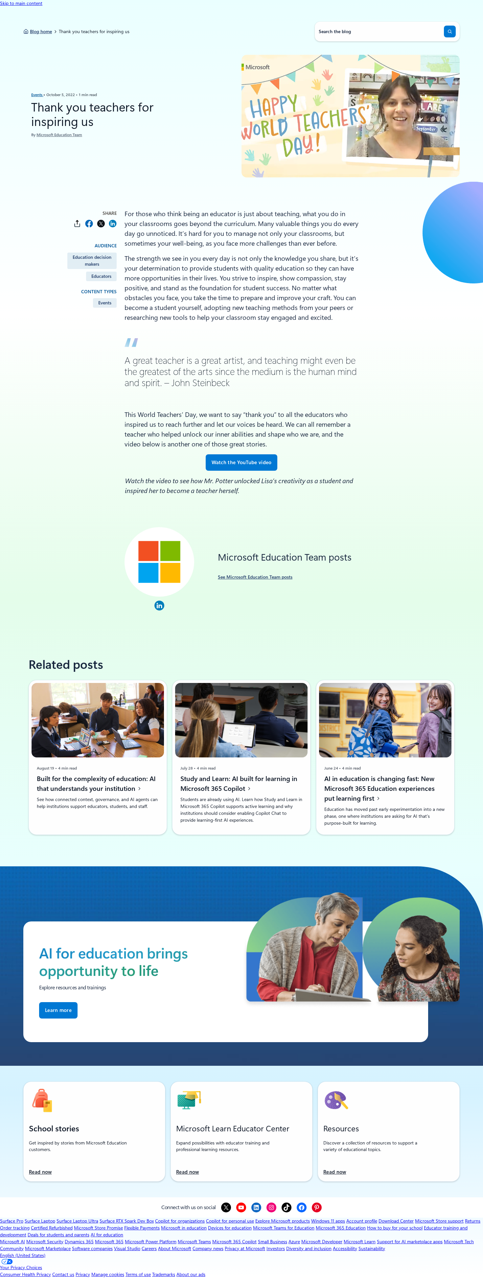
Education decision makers (92, 261)
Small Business (272, 1241)
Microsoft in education (184, 1227)
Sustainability (371, 1248)
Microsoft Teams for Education (283, 1227)
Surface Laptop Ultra (77, 1221)
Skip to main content (21, 3)
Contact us (63, 1274)
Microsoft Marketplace (48, 1248)
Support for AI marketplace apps (410, 1241)
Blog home (41, 31)
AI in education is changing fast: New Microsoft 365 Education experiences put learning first (379, 788)
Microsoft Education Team (59, 135)
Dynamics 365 (79, 1241)
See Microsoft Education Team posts (255, 577)
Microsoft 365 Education (341, 1227)
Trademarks (163, 1274)
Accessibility (345, 1248)
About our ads (190, 1274)
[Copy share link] (77, 223)
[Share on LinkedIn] (113, 223)
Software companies (92, 1248)
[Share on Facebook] (89, 223)
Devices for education (230, 1227)
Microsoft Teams (194, 1241)
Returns (472, 1221)
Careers (149, 1248)
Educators (101, 276)
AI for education (107, 1234)
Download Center (396, 1221)
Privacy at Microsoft (245, 1248)
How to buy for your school (395, 1227)
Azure (294, 1241)
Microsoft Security (44, 1241)
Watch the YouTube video (242, 462)
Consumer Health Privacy (25, 1274)
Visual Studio (127, 1248)
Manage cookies (107, 1274)
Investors (275, 1248)
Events (37, 95)
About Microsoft (174, 1248)
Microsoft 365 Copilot (234, 1241)
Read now (40, 1172)
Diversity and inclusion (309, 1248)
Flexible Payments (142, 1227)
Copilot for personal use (230, 1221)
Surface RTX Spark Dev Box (127, 1221)
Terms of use (138, 1274)
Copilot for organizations (180, 1221)
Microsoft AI (12, 1241)
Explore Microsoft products (282, 1221)
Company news (208, 1248)
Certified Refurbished (52, 1227)
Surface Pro (11, 1221)
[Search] (450, 31)
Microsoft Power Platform (150, 1241)
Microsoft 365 (109, 1241)
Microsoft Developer (321, 1241)
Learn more (58, 1010)
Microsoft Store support (439, 1221)
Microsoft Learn (360, 1241)
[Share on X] (101, 223)
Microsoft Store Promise (98, 1227)
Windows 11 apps (328, 1221)
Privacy (83, 1274)
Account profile (361, 1221)
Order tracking (15, 1227)
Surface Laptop (40, 1221)
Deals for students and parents (58, 1234)
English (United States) (22, 1255)
